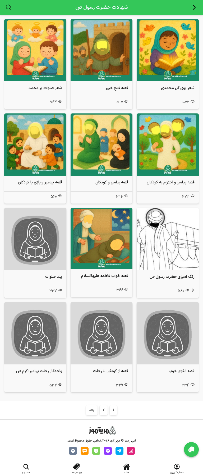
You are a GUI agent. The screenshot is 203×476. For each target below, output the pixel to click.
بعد (91, 410)
